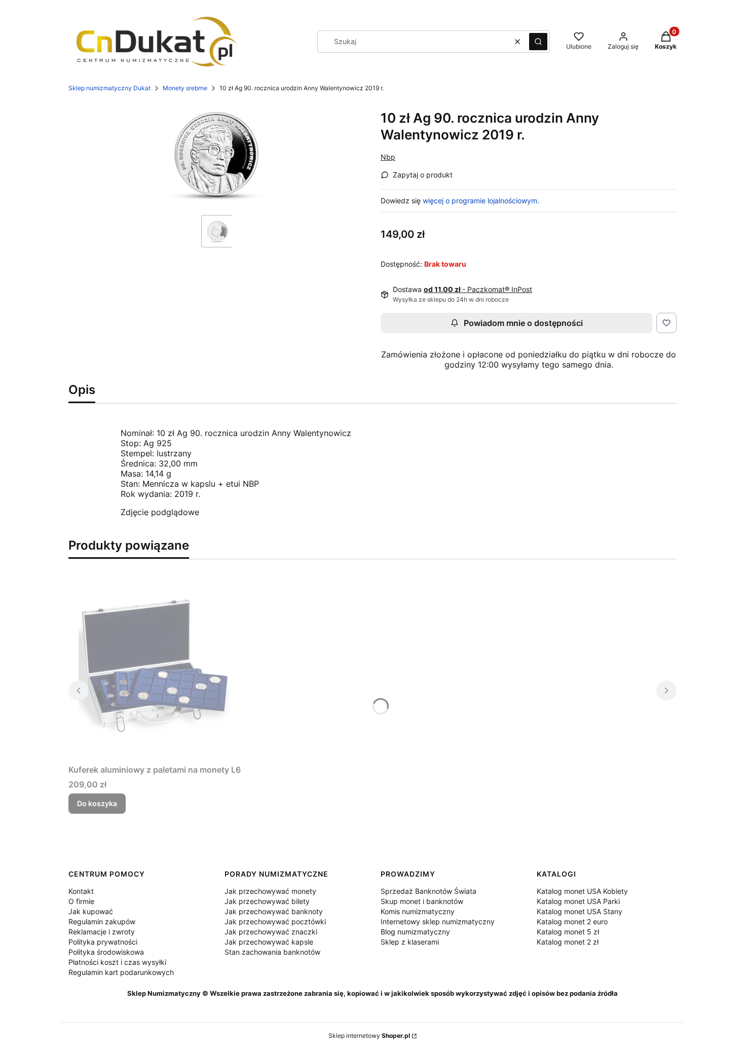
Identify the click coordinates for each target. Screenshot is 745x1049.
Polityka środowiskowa (106, 952)
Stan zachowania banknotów (272, 952)
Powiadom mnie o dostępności (523, 323)
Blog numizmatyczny (415, 931)
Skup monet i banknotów (422, 901)
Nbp (388, 157)
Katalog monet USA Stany (579, 911)
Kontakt (81, 891)
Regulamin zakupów (101, 921)
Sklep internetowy (369, 1035)
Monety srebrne (185, 88)
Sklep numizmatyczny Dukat (109, 88)
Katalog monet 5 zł (568, 931)
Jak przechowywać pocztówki (275, 921)
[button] (538, 41)
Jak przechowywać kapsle (269, 941)
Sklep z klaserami (410, 941)
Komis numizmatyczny (418, 911)
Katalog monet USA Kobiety (582, 891)
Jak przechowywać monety (270, 891)
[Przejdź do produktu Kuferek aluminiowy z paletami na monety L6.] (155, 663)
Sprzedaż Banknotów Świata (428, 891)
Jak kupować (90, 911)
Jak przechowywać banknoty (274, 911)
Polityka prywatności (102, 941)
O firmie (81, 901)
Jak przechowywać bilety (267, 901)
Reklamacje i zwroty (101, 931)
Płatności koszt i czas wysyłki (117, 962)
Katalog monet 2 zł (568, 941)
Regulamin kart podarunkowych (121, 972)
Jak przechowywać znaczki (271, 931)
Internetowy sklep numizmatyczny (438, 921)
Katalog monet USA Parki (578, 901)
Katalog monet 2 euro (572, 921)
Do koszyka (97, 803)
